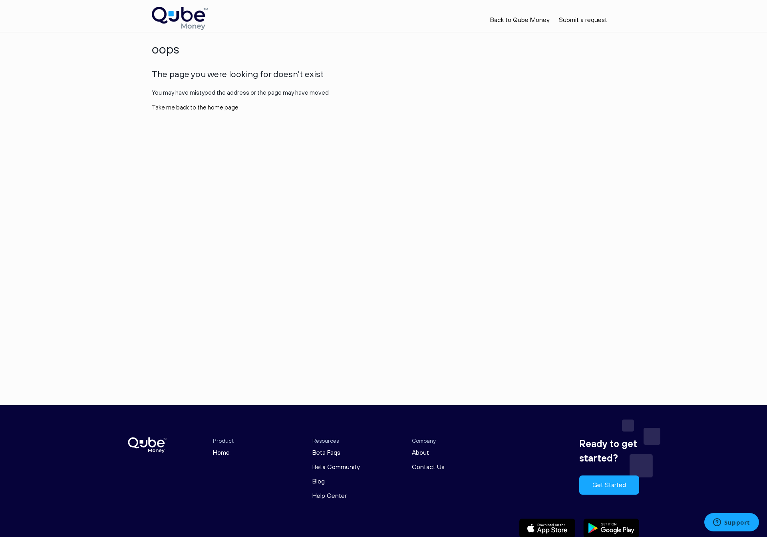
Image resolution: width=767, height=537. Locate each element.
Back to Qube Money (520, 20)
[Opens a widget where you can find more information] (731, 523)
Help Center (329, 496)
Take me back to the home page (195, 107)
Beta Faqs (326, 453)
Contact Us (428, 467)
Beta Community (336, 467)
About (420, 453)
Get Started (609, 485)
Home (221, 453)
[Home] (180, 28)
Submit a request (583, 20)
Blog (318, 481)
